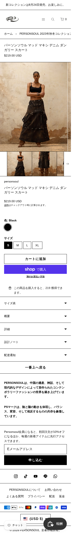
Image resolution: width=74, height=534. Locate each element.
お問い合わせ (53, 489)
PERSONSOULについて (24, 489)
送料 (6, 205)
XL (37, 245)
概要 (7, 316)
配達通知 (10, 355)
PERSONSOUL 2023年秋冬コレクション (46, 33)
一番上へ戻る (35, 367)
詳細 (7, 329)
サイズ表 (10, 303)
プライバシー (36, 496)
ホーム (8, 33)
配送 (52, 496)
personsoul (11, 181)
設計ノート (11, 342)
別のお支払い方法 (36, 276)
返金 (62, 496)
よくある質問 (15, 496)
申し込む (36, 460)
